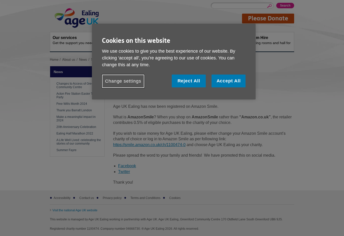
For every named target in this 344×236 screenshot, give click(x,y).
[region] (174, 61)
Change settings (123, 81)
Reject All (189, 80)
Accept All (229, 80)
